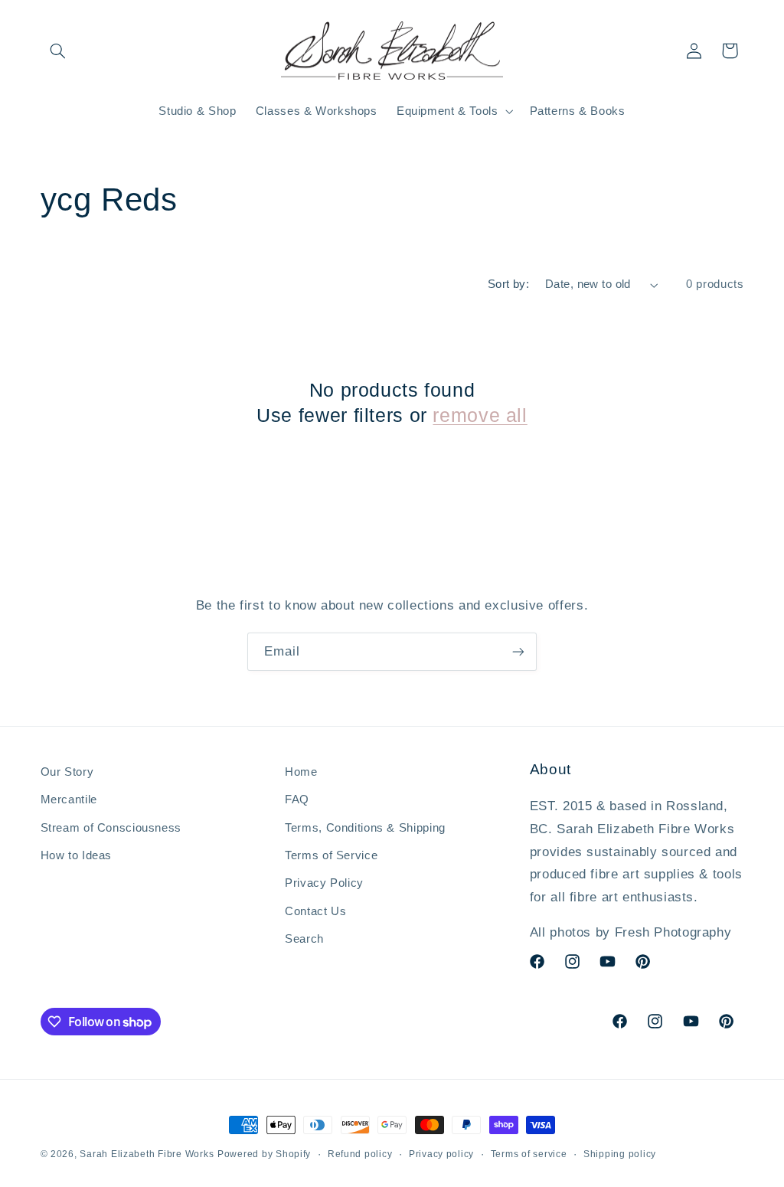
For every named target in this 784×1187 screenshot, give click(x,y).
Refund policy (360, 1154)
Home (301, 772)
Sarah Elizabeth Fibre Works (147, 1154)
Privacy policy (441, 1154)
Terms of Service (331, 855)
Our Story (67, 772)
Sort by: (508, 284)
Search (304, 939)
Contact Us (315, 911)
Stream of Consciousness (111, 828)
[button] (58, 50)
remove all (480, 415)
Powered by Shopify (264, 1154)
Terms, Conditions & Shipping (365, 828)
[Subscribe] (518, 651)
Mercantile (69, 799)
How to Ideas (77, 855)
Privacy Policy (324, 883)
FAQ (297, 799)
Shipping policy (619, 1154)
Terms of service (529, 1154)
